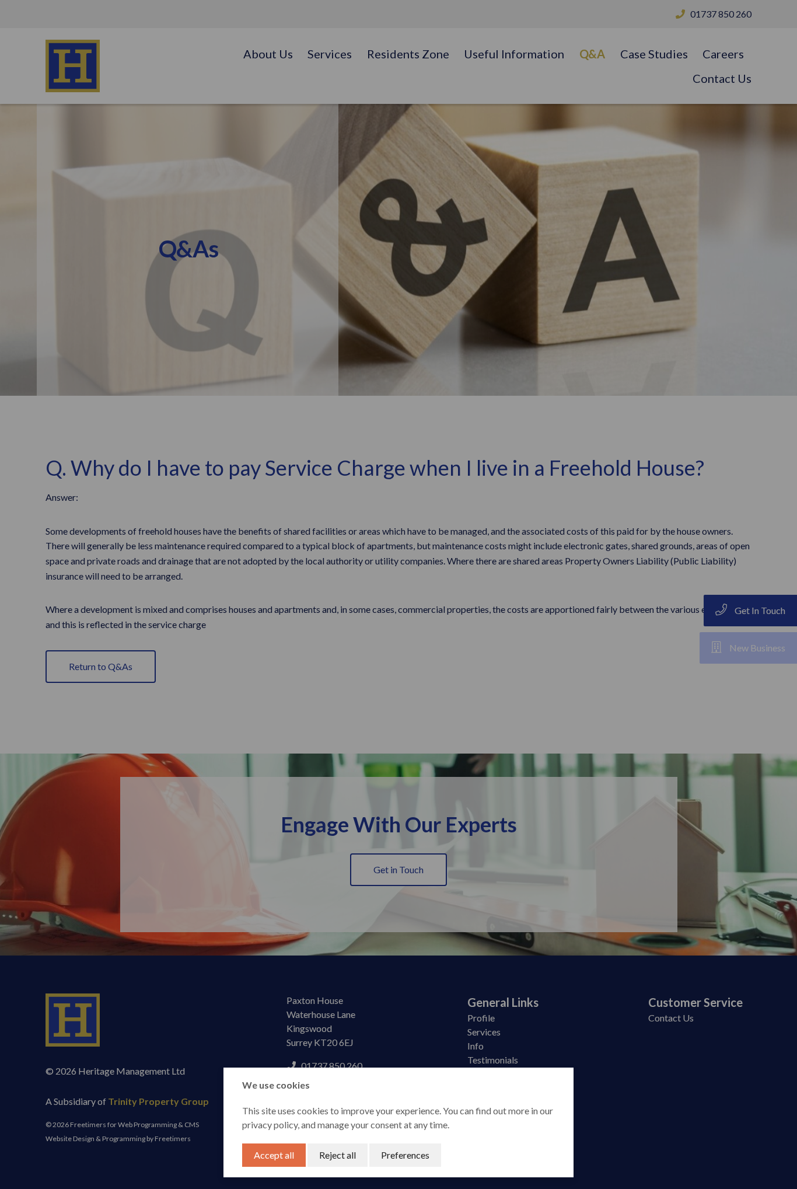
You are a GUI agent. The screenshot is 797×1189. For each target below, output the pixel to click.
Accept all (274, 1154)
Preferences (405, 1154)
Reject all (337, 1154)
